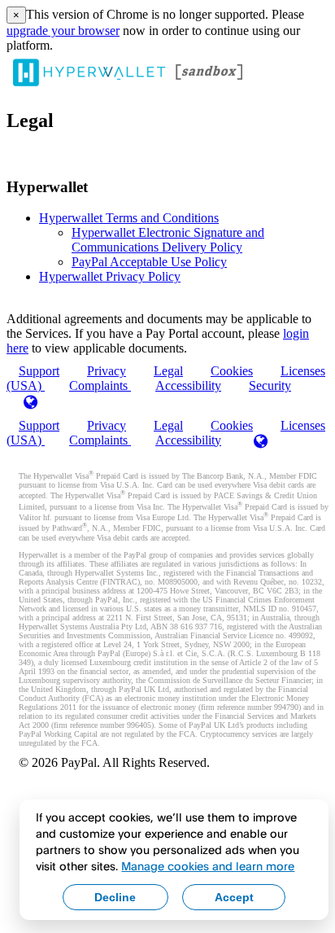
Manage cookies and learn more (207, 866)
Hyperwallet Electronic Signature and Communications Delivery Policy (168, 240)
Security (270, 385)
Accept (234, 897)
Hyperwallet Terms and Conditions (129, 218)
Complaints (100, 385)
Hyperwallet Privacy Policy (110, 276)
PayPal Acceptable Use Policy (149, 262)
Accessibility (188, 385)
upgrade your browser (63, 30)
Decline (115, 897)
